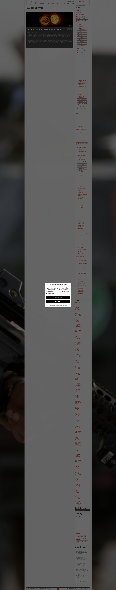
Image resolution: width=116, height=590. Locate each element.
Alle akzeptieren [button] (58, 297)
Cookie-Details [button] (51, 305)
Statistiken (66, 291)
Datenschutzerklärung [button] (58, 305)
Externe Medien (51, 293)
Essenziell (50, 291)
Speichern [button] (58, 301)
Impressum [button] (65, 305)
